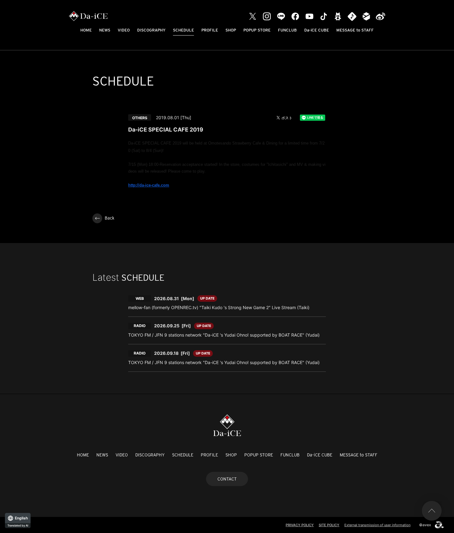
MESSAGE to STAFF (355, 30)
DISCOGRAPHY (151, 30)
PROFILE (209, 30)
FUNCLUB (287, 30)
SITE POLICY (329, 525)
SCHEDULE (183, 30)
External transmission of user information (377, 525)
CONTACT (227, 478)
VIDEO (124, 30)
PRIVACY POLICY (300, 525)
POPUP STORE (257, 30)
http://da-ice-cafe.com (148, 185)
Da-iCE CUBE (316, 30)
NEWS (104, 30)
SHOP (230, 30)
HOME (86, 30)
